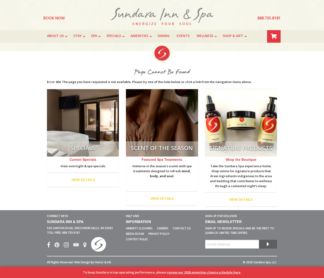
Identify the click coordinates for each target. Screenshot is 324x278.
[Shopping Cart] (274, 36)
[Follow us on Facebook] (51, 246)
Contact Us (182, 228)
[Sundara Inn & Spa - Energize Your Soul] (98, 246)
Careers (162, 228)
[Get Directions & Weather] (87, 246)
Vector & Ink (103, 262)
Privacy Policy (159, 234)
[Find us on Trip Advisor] (78, 246)
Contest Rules (137, 239)
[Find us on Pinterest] (59, 246)
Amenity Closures (139, 228)
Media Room (135, 234)
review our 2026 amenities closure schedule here (204, 272)
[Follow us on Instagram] (68, 246)
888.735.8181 (71, 233)
